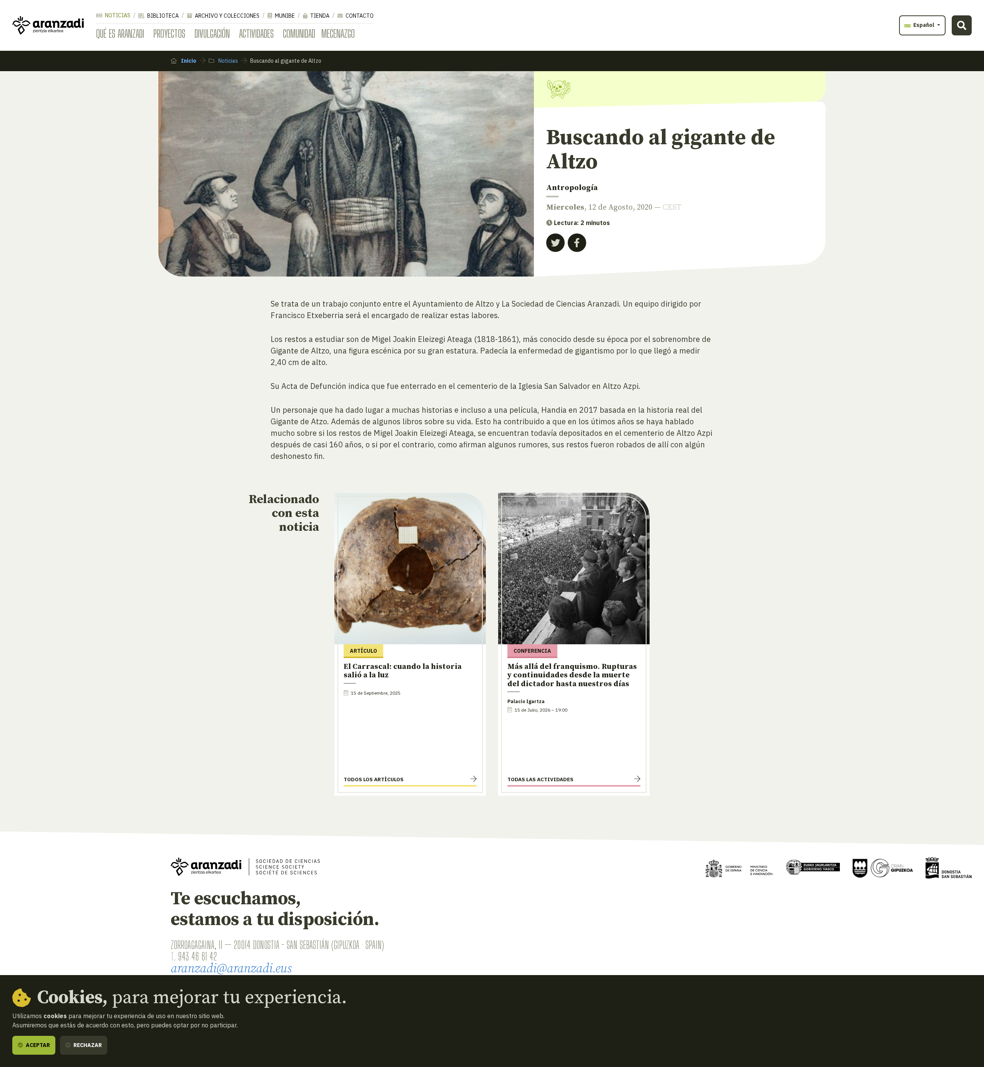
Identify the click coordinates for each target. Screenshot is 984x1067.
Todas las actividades (540, 779)
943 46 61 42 (197, 956)
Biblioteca (162, 15)
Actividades (256, 33)
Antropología (572, 188)
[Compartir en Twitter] (555, 242)
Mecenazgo (338, 33)
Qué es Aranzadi (120, 33)
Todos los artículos (374, 779)
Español (924, 25)
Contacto (359, 15)
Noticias (117, 15)
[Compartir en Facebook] (577, 242)
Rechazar (87, 1045)
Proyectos (169, 33)
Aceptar (37, 1045)
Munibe (284, 15)
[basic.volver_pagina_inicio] (48, 25)
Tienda (319, 15)
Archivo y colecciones (226, 15)
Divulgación (212, 33)
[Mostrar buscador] (962, 25)
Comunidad (299, 33)
